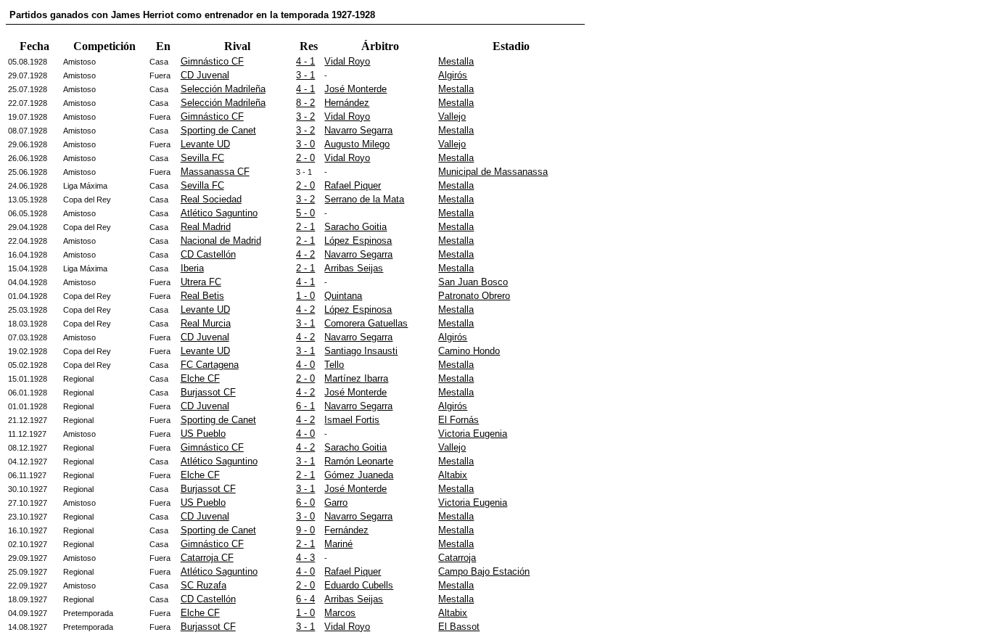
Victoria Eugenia (472, 433)
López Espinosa (358, 240)
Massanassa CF (215, 171)
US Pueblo (203, 433)
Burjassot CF (208, 392)
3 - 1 (305, 75)
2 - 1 (305, 226)
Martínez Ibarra (356, 378)
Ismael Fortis (351, 419)
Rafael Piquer (352, 185)
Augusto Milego (357, 144)
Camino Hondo (469, 350)
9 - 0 (305, 530)
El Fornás (458, 419)
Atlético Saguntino (219, 213)
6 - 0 (305, 502)
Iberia (192, 268)
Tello (334, 364)
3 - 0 (305, 144)
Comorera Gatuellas (366, 323)
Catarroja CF (207, 557)
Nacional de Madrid (221, 240)
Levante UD (205, 144)
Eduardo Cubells (358, 585)
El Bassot (459, 626)
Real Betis (202, 295)
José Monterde (355, 88)
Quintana (343, 295)
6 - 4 (305, 599)
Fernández (346, 530)
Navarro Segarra (358, 130)
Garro (336, 502)
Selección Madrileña (223, 88)
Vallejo (452, 116)
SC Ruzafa (203, 585)
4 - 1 (305, 61)
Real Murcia (206, 323)
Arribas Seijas (353, 268)
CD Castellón (208, 254)
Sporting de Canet (218, 130)
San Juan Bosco (473, 281)
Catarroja (457, 557)
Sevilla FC (202, 157)
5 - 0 (305, 213)
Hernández (346, 102)
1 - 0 (305, 295)
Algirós (452, 75)
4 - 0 (305, 364)
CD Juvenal (205, 75)
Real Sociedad (211, 199)
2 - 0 (305, 157)
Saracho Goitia (355, 226)
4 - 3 (305, 557)
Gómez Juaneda (358, 474)
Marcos (339, 612)
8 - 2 (305, 102)
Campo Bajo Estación (484, 571)
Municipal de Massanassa (493, 171)
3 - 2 (305, 116)
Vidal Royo (347, 61)
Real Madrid (206, 226)
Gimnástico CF (212, 61)
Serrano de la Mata (364, 199)
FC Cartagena (210, 364)
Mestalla (456, 61)
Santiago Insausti (361, 350)
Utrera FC (201, 281)
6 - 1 (305, 406)
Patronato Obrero (474, 295)
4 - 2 (305, 254)
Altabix (452, 474)
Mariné (338, 543)
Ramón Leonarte (358, 461)
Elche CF (200, 378)
